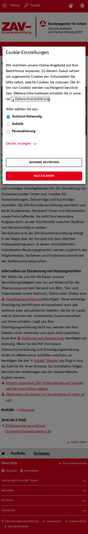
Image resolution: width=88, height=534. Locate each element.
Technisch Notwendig (27, 116)
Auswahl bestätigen (44, 162)
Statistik (17, 124)
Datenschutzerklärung (32, 99)
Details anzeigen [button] (18, 144)
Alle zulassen (44, 176)
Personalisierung (23, 131)
